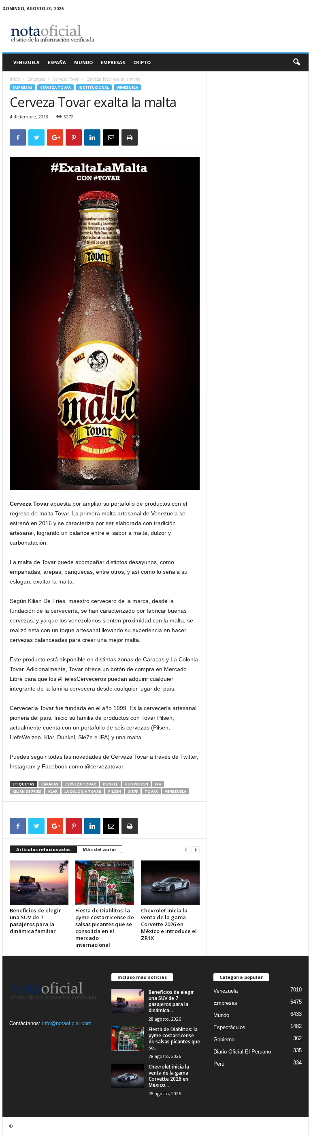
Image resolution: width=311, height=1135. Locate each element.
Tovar (151, 791)
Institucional (94, 87)
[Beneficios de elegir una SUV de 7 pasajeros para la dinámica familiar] (39, 882)
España (57, 62)
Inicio (15, 79)
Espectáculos (229, 1027)
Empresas (113, 62)
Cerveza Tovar (66, 79)
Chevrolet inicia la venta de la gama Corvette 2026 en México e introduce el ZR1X (169, 924)
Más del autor (99, 849)
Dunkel (110, 784)
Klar (53, 791)
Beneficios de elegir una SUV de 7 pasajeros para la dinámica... (171, 1001)
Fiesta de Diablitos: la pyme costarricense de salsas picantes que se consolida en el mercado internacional (104, 927)
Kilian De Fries (27, 791)
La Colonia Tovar (82, 791)
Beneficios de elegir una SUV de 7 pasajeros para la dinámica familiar (35, 921)
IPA (158, 784)
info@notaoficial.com (67, 1023)
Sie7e (133, 791)
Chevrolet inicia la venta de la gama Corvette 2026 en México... (169, 1075)
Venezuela (26, 62)
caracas (49, 784)
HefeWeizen (136, 784)
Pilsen (114, 791)
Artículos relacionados (43, 849)
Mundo (83, 62)
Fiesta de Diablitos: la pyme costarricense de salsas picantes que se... (174, 1038)
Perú (218, 1064)
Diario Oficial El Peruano (242, 1052)
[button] (296, 62)
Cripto (142, 62)
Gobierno (223, 1039)
